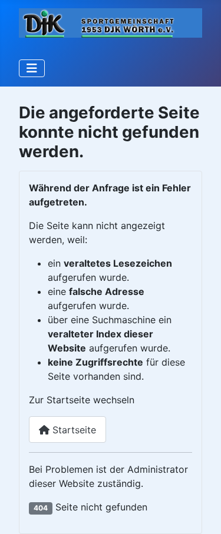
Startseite (73, 430)
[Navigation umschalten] (32, 68)
